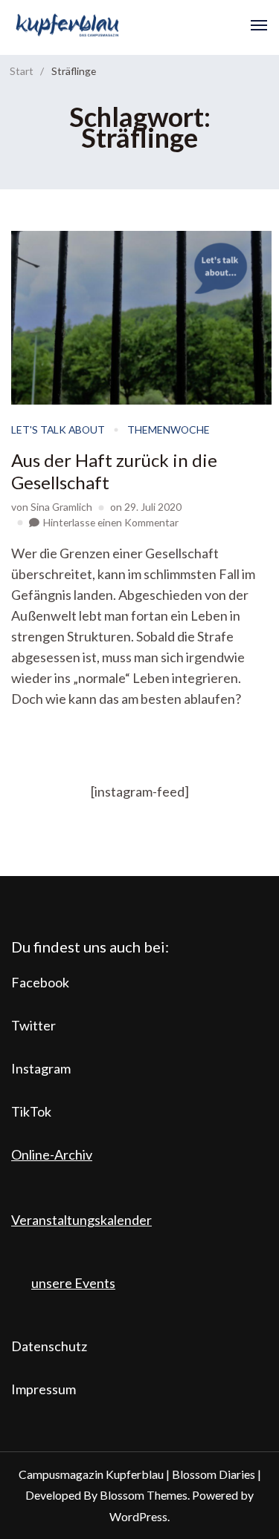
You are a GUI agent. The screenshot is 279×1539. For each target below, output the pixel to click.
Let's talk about (58, 429)
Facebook (40, 982)
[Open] (259, 25)
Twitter (33, 1025)
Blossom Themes (143, 1495)
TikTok (31, 1111)
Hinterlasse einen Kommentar (111, 522)
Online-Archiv (51, 1154)
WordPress (138, 1516)
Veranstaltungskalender (81, 1220)
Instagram (41, 1068)
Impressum (43, 1389)
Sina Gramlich (61, 506)
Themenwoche (168, 429)
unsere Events (73, 1283)
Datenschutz (49, 1346)
